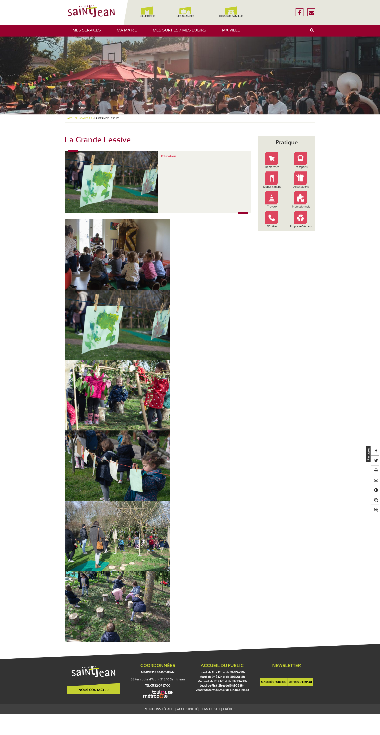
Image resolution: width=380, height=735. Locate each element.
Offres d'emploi (300, 682)
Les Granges (185, 16)
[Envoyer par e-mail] (375, 480)
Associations (301, 187)
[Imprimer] (375, 470)
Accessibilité (187, 709)
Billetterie (147, 16)
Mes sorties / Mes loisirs (181, 32)
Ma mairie (128, 32)
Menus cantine (272, 187)
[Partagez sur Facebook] (375, 451)
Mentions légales (159, 709)
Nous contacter (94, 690)
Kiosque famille (231, 16)
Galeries (86, 118)
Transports (301, 167)
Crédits (229, 709)
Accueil (72, 118)
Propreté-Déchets (301, 226)
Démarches (272, 167)
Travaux (272, 206)
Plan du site (211, 709)
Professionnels (301, 206)
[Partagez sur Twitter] (375, 461)
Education (168, 156)
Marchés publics (273, 682)
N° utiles (272, 226)
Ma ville (232, 32)
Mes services (88, 32)
